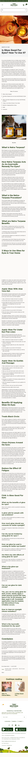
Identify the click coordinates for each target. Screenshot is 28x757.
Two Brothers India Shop (8, 652)
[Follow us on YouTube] (15, 725)
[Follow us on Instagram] (12, 725)
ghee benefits (15, 668)
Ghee (3, 78)
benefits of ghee (5, 47)
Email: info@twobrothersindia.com (9, 741)
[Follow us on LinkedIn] (18, 725)
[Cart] (25, 4)
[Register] (24, 717)
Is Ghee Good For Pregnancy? (19, 694)
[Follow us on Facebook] (9, 725)
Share (3, 672)
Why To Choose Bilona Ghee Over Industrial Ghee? (6, 694)
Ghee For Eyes (22, 668)
